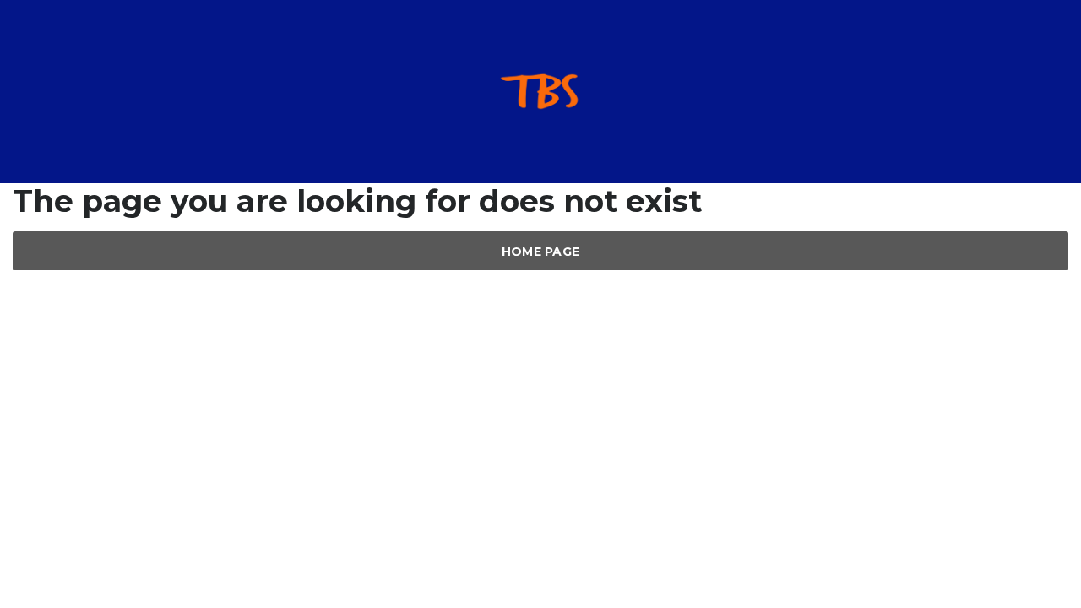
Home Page (541, 251)
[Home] (540, 90)
